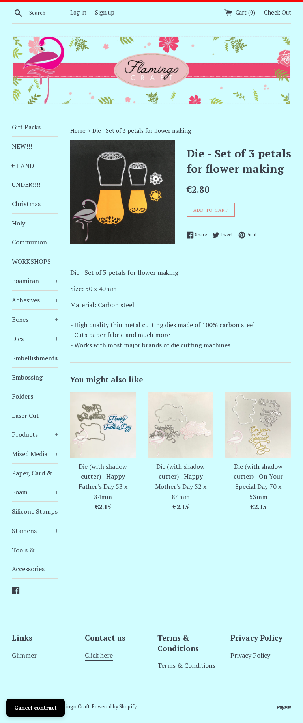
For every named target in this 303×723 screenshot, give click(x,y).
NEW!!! (22, 146)
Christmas (26, 203)
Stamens (35, 530)
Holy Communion (29, 232)
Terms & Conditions (186, 665)
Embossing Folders (27, 387)
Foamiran (35, 280)
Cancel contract (35, 707)
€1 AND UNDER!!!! (26, 175)
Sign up (104, 12)
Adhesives (35, 300)
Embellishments (35, 358)
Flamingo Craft (72, 706)
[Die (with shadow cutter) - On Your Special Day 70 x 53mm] (258, 425)
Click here (99, 655)
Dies (35, 338)
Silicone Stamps (35, 511)
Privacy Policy (250, 655)
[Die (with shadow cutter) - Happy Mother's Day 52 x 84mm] (180, 425)
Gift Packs (26, 127)
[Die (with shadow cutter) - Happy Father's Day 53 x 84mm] (103, 425)
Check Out (277, 12)
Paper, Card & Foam (35, 482)
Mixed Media (35, 453)
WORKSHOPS (31, 261)
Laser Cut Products (35, 425)
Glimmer (24, 655)
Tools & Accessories (28, 559)
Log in (78, 12)
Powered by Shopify (114, 706)
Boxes (35, 319)
